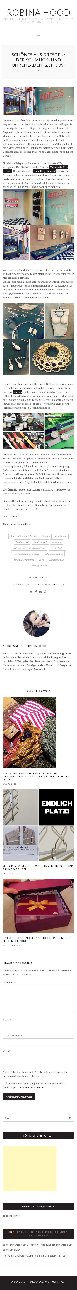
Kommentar (10, 982)
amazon (17, 392)
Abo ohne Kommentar (31, 1087)
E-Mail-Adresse (12, 1035)
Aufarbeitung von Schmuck (23, 536)
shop (41, 559)
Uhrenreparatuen (38, 565)
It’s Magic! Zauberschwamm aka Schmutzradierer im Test (34, 1255)
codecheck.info (11, 1215)
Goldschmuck (40, 542)
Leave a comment (23, 584)
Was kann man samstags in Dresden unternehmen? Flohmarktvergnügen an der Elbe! (36, 776)
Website (7, 1051)
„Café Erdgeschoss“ (44, 171)
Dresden (46, 536)
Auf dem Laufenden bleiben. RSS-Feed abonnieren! (40, 1234)
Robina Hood (41, 577)
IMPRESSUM (43, 1282)
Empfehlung (61, 536)
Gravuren (56, 542)
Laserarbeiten (57, 548)
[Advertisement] (29, 1168)
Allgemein (44, 584)
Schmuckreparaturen (24, 559)
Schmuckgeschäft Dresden (27, 553)
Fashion (56, 584)
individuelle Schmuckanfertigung (29, 548)
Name (7, 1020)
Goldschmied (22, 542)
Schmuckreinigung (54, 553)
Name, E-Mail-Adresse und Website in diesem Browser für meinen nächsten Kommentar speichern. (35, 1074)
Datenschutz (59, 1282)
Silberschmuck (56, 559)
